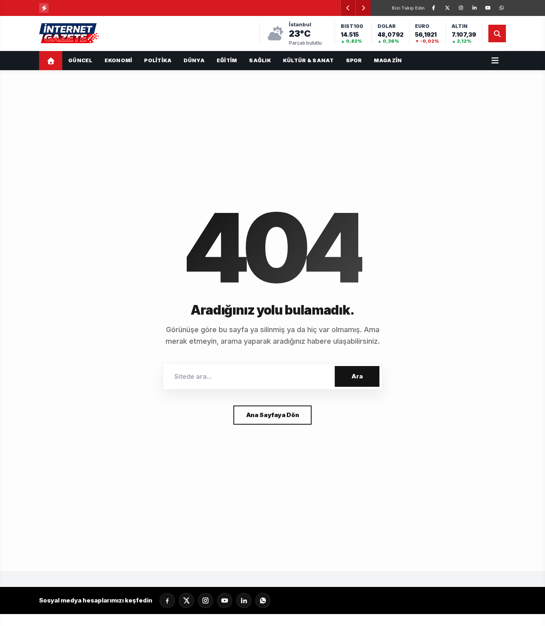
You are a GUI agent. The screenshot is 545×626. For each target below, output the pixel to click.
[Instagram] (460, 8)
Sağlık (260, 60)
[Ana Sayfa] (50, 60)
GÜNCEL (80, 60)
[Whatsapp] (263, 600)
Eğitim (227, 60)
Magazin (388, 60)
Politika (158, 60)
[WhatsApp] (501, 8)
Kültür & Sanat (308, 60)
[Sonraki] (363, 8)
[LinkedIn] (474, 8)
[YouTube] (488, 8)
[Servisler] (495, 60)
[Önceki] (347, 8)
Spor (354, 60)
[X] (447, 8)
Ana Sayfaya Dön (272, 415)
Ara (357, 376)
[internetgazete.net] (70, 33)
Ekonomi (118, 60)
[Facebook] (433, 8)
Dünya (194, 60)
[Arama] (497, 33)
